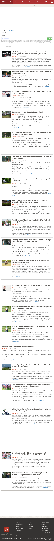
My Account (44, 526)
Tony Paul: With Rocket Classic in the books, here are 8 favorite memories (31, 73)
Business (3, 5)
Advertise (30, 538)
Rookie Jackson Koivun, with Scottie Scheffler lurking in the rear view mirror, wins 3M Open (32, 241)
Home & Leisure (24, 5)
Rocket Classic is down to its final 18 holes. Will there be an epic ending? (32, 158)
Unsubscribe (49, 538)
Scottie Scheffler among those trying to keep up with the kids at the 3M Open (31, 261)
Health (17, 5)
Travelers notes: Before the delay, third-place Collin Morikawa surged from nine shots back (30, 474)
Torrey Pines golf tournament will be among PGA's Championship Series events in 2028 (30, 201)
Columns (31, 526)
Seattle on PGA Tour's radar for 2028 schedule (18, 346)
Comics (30, 524)
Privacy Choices (48, 539)
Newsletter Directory (46, 532)
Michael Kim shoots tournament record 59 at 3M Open (31, 285)
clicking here (8, 46)
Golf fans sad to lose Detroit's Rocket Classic (27, 112)
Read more (28, 66)
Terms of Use (43, 538)
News (30, 522)
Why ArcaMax (44, 528)
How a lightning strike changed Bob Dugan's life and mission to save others (31, 366)
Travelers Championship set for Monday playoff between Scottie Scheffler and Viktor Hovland (29, 454)
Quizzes (30, 528)
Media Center (44, 530)
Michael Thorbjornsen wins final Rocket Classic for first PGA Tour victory (31, 92)
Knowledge (32, 5)
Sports (44, 5)
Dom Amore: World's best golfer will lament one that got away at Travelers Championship (31, 385)
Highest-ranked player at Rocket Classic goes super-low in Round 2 (32, 180)
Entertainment (10, 5)
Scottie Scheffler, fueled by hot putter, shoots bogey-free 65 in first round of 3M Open (32, 307)
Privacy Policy (36, 538)
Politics (39, 5)
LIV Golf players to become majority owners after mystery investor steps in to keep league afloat (29, 53)
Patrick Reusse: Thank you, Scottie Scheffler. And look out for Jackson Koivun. (31, 221)
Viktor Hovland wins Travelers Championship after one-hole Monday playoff (32, 410)
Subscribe (50, 38)
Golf (18, 56)
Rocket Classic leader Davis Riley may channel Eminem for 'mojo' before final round (31, 133)
